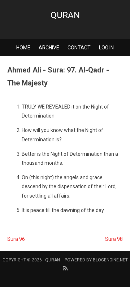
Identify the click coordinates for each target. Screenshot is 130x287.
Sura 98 (114, 239)
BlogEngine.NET (110, 259)
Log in (106, 47)
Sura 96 (16, 239)
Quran (65, 15)
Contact (79, 47)
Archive (49, 47)
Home (23, 47)
